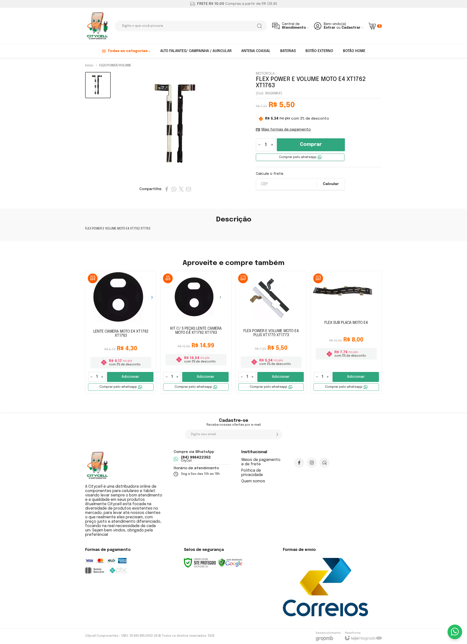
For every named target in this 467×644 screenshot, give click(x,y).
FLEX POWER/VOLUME (115, 65)
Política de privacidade (252, 472)
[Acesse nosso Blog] (324, 463)
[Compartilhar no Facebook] (166, 189)
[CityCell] (97, 26)
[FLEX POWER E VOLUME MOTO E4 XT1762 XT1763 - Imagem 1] (98, 85)
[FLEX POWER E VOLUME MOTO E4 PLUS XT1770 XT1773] (271, 332)
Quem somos (253, 481)
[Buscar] (259, 26)
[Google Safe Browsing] (230, 562)
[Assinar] (277, 434)
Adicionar (130, 377)
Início (89, 65)
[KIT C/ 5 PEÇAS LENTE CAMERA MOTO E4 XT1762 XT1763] (196, 332)
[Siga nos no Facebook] (299, 463)
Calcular (331, 184)
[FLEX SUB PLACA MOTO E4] (346, 332)
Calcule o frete (269, 174)
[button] (98, 85)
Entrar (329, 27)
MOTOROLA (265, 74)
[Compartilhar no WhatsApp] (173, 189)
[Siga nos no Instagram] (312, 463)
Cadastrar (350, 27)
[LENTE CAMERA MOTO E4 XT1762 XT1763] (120, 332)
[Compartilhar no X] (181, 189)
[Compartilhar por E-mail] (188, 189)
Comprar (311, 144)
